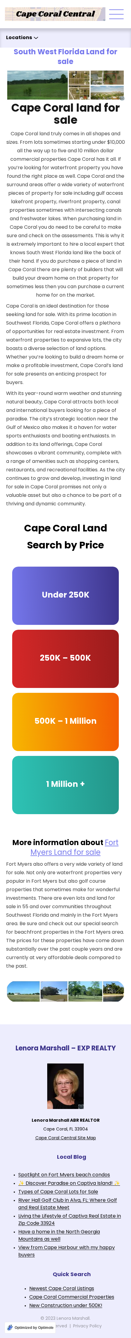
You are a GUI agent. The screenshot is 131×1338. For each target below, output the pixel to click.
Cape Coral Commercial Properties (71, 1297)
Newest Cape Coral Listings (61, 1288)
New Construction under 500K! (65, 1305)
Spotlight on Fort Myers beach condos (64, 1175)
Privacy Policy (87, 1326)
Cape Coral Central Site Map (65, 1138)
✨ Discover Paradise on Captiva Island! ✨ (69, 1183)
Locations (19, 37)
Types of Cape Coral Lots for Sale (58, 1192)
